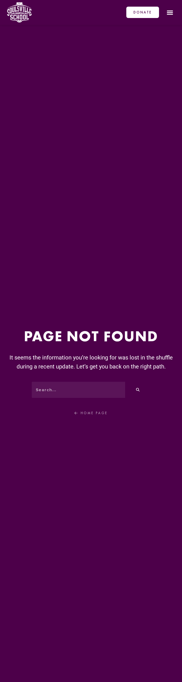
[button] (170, 12)
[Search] (137, 390)
